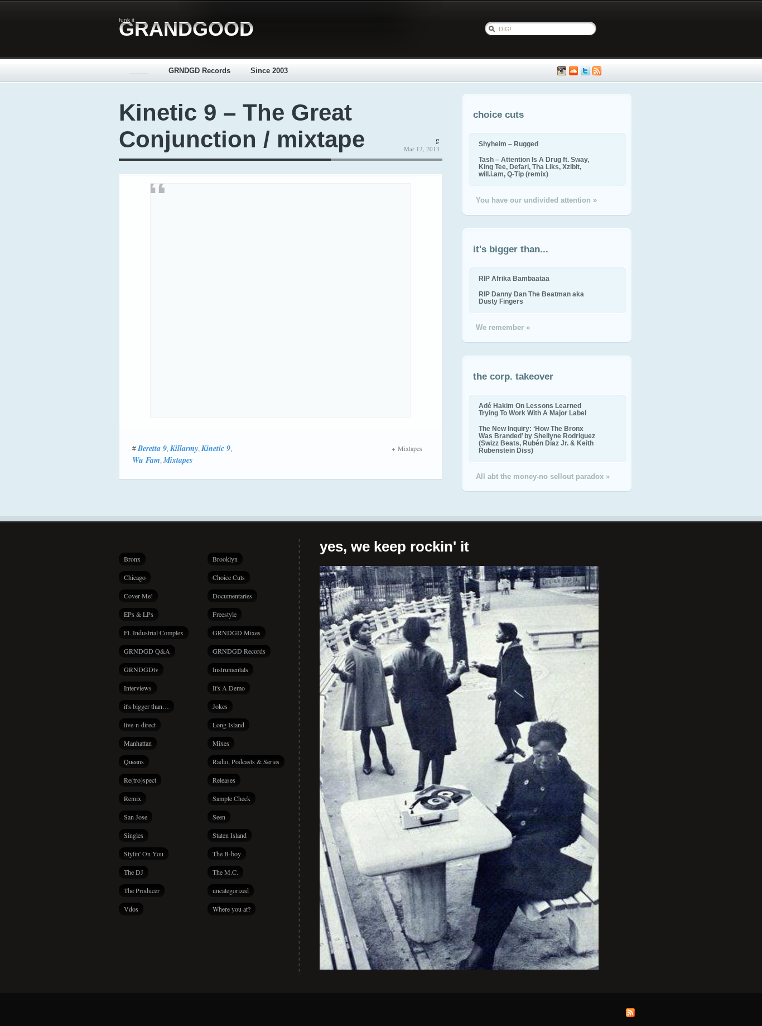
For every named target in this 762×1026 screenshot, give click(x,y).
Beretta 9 (152, 448)
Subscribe (596, 71)
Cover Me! (138, 595)
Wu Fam (146, 460)
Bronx (132, 558)
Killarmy (184, 448)
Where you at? (231, 908)
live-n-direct (140, 724)
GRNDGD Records (199, 70)
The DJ (133, 871)
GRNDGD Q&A (147, 650)
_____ (138, 70)
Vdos (131, 908)
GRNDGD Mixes (237, 632)
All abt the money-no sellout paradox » (543, 476)
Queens (134, 761)
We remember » (503, 327)
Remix (132, 798)
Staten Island (230, 835)
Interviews (138, 687)
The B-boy (227, 853)
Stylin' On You (143, 853)
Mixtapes (177, 460)
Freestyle (225, 614)
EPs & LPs (138, 614)
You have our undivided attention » (536, 200)
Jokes (220, 706)
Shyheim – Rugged (508, 143)
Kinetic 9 (215, 448)
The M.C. (225, 871)
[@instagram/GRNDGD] (561, 71)
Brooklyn (225, 558)
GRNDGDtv (141, 669)
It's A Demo (229, 687)
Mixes (221, 743)
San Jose (135, 816)
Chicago (135, 577)
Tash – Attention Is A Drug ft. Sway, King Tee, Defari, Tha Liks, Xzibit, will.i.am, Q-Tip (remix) (534, 167)
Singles (133, 835)
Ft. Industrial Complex (154, 632)
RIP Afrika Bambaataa (514, 278)
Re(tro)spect (140, 779)
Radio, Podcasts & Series (246, 761)
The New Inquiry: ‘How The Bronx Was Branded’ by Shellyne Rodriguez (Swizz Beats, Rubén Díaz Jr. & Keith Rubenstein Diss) (537, 439)
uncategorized (231, 890)
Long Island (228, 724)
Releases (224, 779)
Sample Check (231, 798)
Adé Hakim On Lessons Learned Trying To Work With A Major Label (532, 409)
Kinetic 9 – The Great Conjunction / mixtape (242, 125)
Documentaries (232, 595)
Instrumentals (230, 669)
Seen (219, 816)
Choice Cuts (229, 577)
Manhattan (138, 743)
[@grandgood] (585, 71)
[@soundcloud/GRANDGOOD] (573, 71)
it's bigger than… (146, 706)
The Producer (142, 890)
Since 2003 (269, 70)
